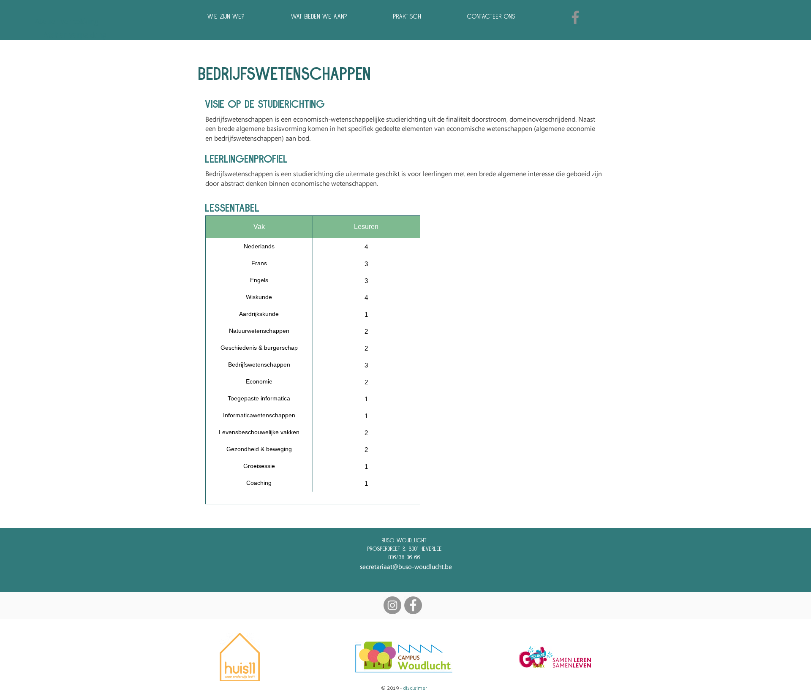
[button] (336, 16)
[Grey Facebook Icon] (575, 17)
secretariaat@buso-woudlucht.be (406, 566)
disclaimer (415, 688)
